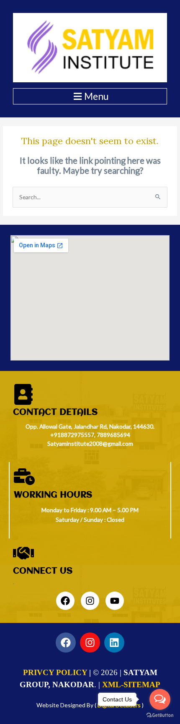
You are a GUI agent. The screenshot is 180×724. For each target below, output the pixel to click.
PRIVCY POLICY (55, 672)
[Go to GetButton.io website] (160, 715)
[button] (90, 96)
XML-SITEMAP (131, 684)
